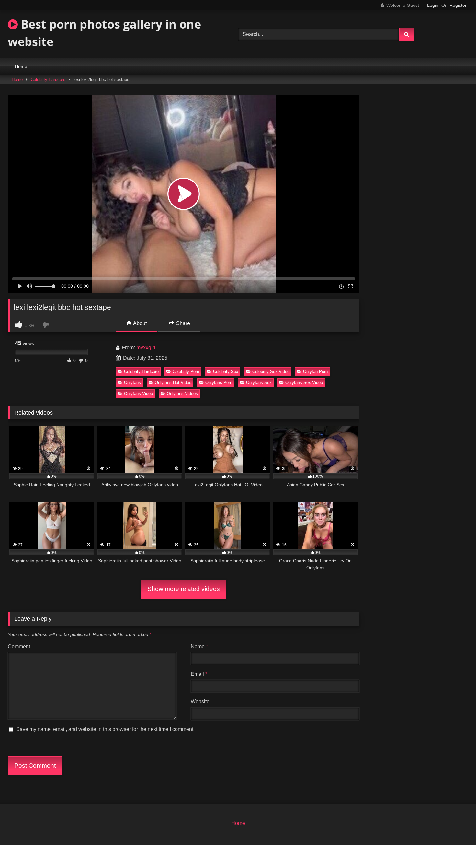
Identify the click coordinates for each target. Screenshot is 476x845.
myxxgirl (145, 347)
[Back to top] (456, 825)
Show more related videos (183, 588)
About (139, 323)
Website (200, 701)
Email (199, 674)
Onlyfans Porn (218, 382)
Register (458, 5)
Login (432, 5)
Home (21, 66)
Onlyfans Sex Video (304, 382)
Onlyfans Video (138, 393)
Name (199, 646)
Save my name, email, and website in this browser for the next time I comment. (105, 729)
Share (182, 323)
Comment (19, 646)
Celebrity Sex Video (270, 371)
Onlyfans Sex (259, 382)
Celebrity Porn (186, 371)
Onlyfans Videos (182, 393)
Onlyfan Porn (315, 371)
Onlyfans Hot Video (173, 382)
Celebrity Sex (225, 371)
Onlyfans (132, 382)
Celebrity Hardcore (48, 79)
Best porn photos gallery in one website (104, 33)
